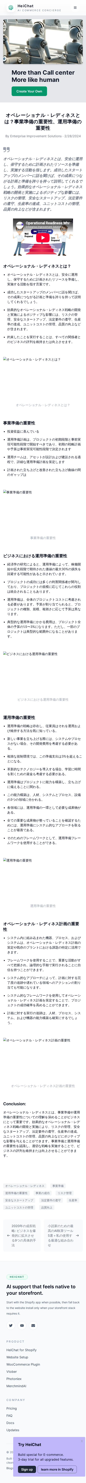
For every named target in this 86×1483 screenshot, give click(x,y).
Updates (12, 1430)
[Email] (33, 1325)
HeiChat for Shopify (21, 1350)
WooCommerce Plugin (23, 1364)
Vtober (11, 1372)
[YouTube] (22, 1325)
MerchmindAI (16, 1386)
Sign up (27, 1469)
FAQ (9, 1416)
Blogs (10, 1468)
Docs (10, 1423)
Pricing (11, 1408)
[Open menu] (75, 7)
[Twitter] (10, 1325)
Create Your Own (29, 91)
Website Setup (17, 1357)
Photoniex (14, 1379)
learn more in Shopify (57, 1469)
